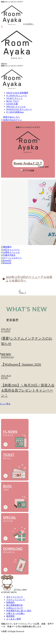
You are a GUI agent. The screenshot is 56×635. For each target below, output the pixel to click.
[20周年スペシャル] (28, 252)
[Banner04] (28, 263)
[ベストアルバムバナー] (28, 212)
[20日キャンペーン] (28, 249)
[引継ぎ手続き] (28, 255)
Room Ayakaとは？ (28, 163)
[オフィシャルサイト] (28, 258)
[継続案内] (28, 247)
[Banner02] (28, 260)
